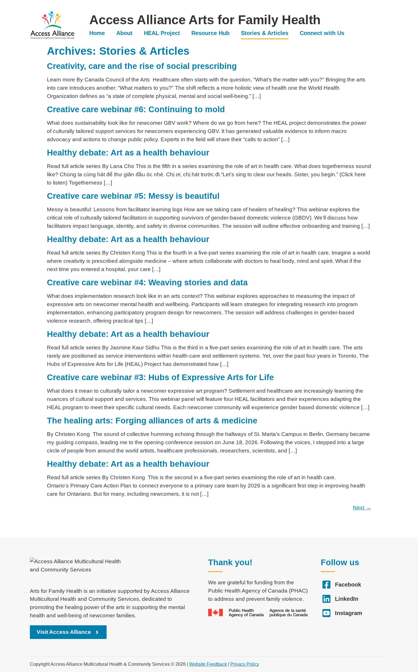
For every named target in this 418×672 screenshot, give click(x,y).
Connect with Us (322, 33)
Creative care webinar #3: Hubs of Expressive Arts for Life (160, 377)
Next (362, 508)
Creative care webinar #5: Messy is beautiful (133, 195)
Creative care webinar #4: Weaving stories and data (147, 282)
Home (97, 33)
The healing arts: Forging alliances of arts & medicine (152, 420)
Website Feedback (208, 664)
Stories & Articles (264, 33)
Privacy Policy (244, 664)
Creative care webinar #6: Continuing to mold (136, 109)
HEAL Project (162, 33)
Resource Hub (210, 33)
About (124, 33)
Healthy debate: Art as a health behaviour (128, 152)
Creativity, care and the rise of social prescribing (142, 66)
